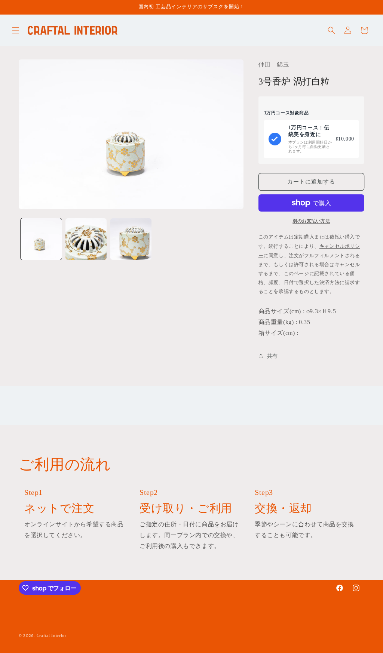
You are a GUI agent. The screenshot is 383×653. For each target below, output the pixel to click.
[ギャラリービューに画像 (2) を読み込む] (86, 238)
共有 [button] (272, 356)
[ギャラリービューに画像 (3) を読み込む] (130, 238)
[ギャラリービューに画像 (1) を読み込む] (41, 238)
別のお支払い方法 (311, 221)
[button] (15, 30)
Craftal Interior (52, 635)
